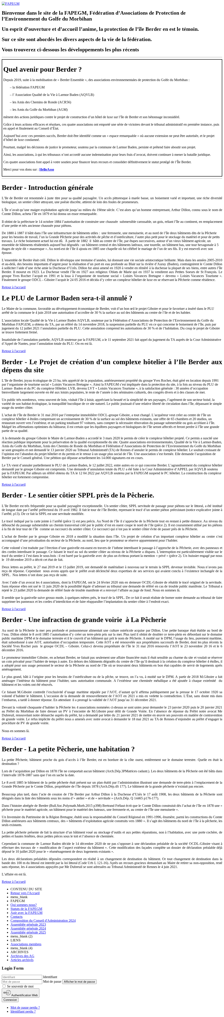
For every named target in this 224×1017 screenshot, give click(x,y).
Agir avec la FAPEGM (26, 913)
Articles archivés (21, 960)
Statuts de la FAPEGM (26, 909)
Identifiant (50, 977)
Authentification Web (24, 995)
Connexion (10, 999)
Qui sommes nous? (23, 905)
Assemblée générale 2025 (28, 932)
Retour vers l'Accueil (25, 893)
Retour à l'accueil (14, 287)
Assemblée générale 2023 (28, 924)
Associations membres (25, 944)
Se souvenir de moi (19, 986)
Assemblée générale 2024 (28, 928)
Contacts (16, 916)
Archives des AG (22, 956)
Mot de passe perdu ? (25, 1007)
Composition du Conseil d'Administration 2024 (43, 920)
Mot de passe (52, 981)
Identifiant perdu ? (23, 1011)
